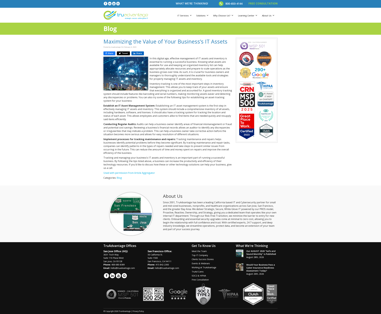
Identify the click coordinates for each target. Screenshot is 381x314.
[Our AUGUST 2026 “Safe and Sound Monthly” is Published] (239, 253)
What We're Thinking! (192, 3)
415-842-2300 (162, 264)
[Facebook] (105, 3)
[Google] (118, 3)
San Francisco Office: (160, 251)
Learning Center (246, 15)
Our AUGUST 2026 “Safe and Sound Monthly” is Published (261, 252)
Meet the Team (199, 251)
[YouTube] (114, 3)
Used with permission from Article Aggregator (129, 173)
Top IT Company (200, 255)
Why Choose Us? (221, 15)
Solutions (201, 15)
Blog (119, 177)
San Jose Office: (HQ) (115, 251)
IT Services (183, 15)
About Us (266, 15)
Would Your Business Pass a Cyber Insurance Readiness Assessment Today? (260, 267)
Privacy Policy (138, 311)
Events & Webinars (201, 263)
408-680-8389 (118, 264)
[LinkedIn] (110, 3)
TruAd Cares (198, 271)
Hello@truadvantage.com (122, 268)
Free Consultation (200, 279)
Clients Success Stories (203, 259)
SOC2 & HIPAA (199, 275)
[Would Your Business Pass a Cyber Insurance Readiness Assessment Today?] (239, 267)
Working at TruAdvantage (204, 267)
